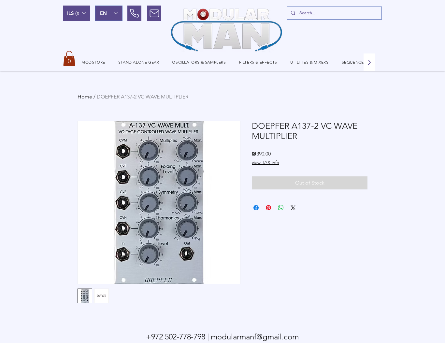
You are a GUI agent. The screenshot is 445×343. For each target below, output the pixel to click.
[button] (76, 13)
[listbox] (76, 13)
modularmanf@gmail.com (255, 336)
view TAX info (265, 162)
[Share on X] (293, 208)
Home (85, 97)
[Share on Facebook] (256, 208)
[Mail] (154, 13)
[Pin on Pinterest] (268, 208)
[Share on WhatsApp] (281, 208)
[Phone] (134, 13)
